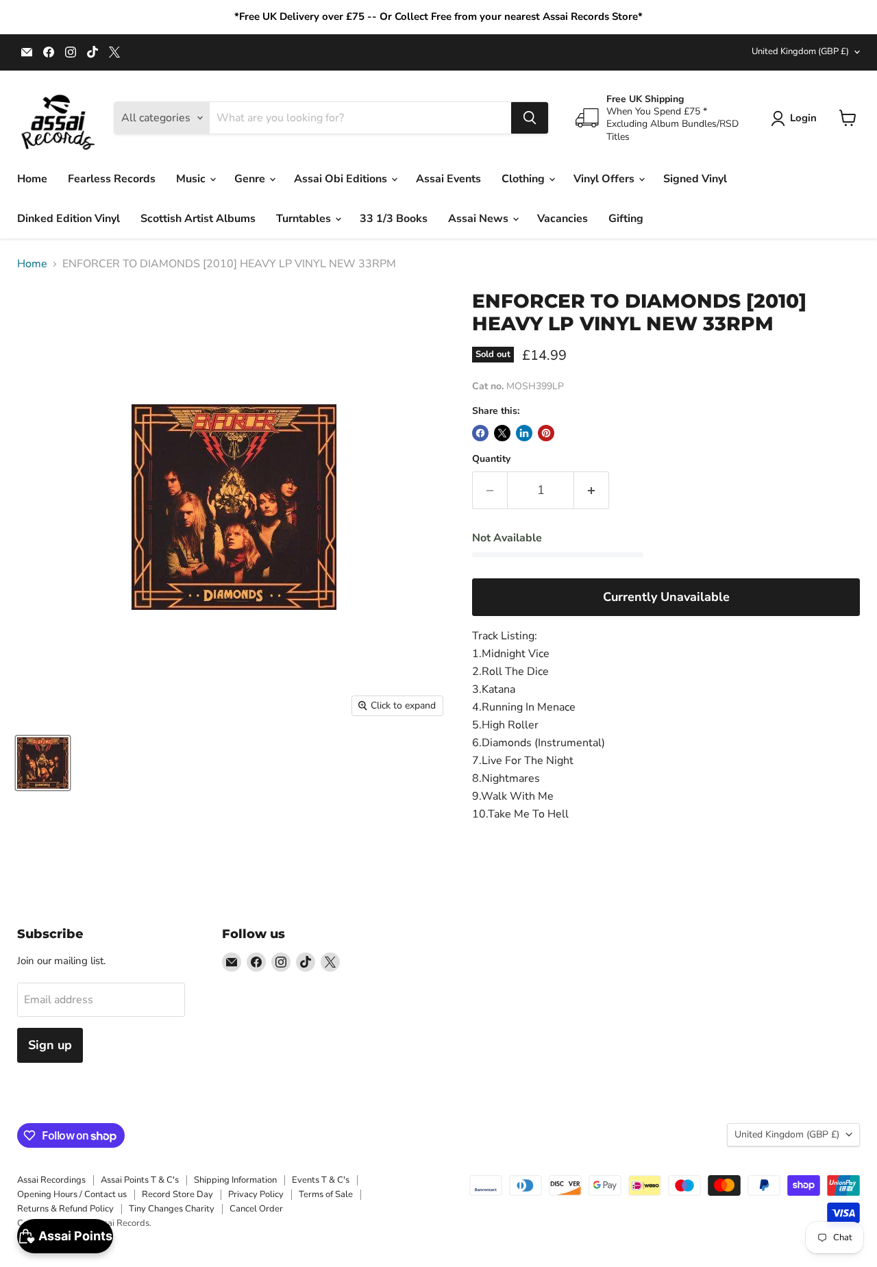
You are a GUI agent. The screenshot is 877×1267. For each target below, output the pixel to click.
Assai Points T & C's (140, 1180)
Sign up (50, 1045)
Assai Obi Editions (342, 178)
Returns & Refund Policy (65, 1209)
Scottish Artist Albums (198, 218)
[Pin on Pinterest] (546, 433)
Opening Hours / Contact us (72, 1194)
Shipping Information (235, 1180)
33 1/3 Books (394, 218)
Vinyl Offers (605, 178)
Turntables (305, 218)
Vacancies (562, 218)
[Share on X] (502, 433)
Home (32, 178)
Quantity (491, 459)
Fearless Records (112, 178)
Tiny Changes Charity (171, 1209)
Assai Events (448, 178)
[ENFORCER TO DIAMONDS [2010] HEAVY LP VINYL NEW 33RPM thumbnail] (43, 763)
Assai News (479, 218)
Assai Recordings (51, 1180)
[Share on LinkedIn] (524, 433)
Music (192, 178)
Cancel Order (256, 1209)
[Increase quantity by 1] (591, 490)
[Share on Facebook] (480, 433)
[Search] (529, 118)
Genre (251, 178)
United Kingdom (800, 51)
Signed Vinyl (695, 178)
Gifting (625, 218)
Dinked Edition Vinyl (68, 218)
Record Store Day (177, 1194)
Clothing (524, 178)
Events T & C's (320, 1180)
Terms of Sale (326, 1194)
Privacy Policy (256, 1194)
